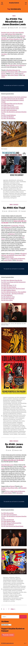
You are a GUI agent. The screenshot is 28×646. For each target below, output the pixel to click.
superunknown (13, 429)
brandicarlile (22, 399)
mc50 (16, 418)
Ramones (14, 424)
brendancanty (12, 181)
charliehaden (23, 181)
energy (17, 186)
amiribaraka (11, 577)
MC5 (13, 418)
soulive (20, 595)
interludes (23, 587)
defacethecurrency (7, 184)
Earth (17, 406)
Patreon (12, 253)
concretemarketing (21, 403)
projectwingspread (7, 424)
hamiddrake (23, 586)
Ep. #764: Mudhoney (7, 295)
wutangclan (18, 599)
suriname (19, 429)
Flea (10, 187)
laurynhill (5, 592)
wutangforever (6, 601)
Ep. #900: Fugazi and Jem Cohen (10, 108)
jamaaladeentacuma (8, 589)
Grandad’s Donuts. (9, 257)
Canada (19, 401)
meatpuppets (21, 418)
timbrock (20, 432)
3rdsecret (5, 397)
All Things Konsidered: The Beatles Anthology (14, 97)
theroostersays (13, 432)
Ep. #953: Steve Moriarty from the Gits (11, 280)
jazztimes (5, 590)
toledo (23, 432)
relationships (23, 193)
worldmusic (12, 599)
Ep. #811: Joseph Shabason (8, 115)
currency (17, 183)
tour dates (4, 54)
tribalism (15, 434)
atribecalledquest (7, 580)
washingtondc (13, 197)
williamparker (6, 599)
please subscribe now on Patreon (15, 65)
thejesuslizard (6, 432)
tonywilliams (14, 196)
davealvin (5, 404)
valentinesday (6, 197)
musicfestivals (11, 419)
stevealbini (5, 596)
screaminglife (14, 426)
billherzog (5, 399)
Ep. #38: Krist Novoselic (7, 298)
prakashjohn (19, 422)
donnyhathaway (20, 583)
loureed (16, 416)
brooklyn (5, 581)
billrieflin (10, 399)
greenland (13, 407)
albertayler (5, 577)
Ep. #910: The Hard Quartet (8, 287)
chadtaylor (13, 581)
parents (5, 422)
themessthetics (6, 196)
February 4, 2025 (18, 450)
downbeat (5, 584)
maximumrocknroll (7, 418)
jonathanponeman (12, 413)
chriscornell (14, 403)
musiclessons (19, 419)
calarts (17, 181)
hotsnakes (5, 189)
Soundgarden (14, 225)
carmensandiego (7, 403)
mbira (25, 592)
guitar (21, 407)
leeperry (10, 592)
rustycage (22, 425)
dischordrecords (17, 404)
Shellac (16, 595)
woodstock (23, 434)
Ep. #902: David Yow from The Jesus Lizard (13, 288)
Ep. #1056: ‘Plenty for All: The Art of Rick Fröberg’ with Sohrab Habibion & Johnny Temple (12, 100)
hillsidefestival (6, 587)
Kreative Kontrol (14, 2)
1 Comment (23, 27)
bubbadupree (19, 400)
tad (23, 429)
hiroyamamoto (21, 409)
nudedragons (15, 421)
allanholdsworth (12, 180)
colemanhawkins (7, 583)
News (14, 15)
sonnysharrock (13, 194)
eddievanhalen (6, 186)
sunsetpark (11, 596)
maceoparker (15, 592)
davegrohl (10, 404)
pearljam (14, 422)
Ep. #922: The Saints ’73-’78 (8, 285)
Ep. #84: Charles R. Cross (8, 297)
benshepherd (23, 397)
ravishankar (5, 425)
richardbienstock (15, 425)
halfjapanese (6, 409)
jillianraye (5, 413)
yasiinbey (12, 601)
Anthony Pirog (12, 34)
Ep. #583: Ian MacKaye (7, 117)
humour (5, 410)
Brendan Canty (5, 32)
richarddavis (6, 595)
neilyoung (5, 421)
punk (18, 193)
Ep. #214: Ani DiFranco (7, 524)
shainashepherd (6, 428)
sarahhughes (6, 194)
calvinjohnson (14, 401)
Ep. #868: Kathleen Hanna (8, 290)
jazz (4, 192)
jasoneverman (22, 410)
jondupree (19, 413)
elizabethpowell (11, 584)
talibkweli (16, 596)
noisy (16, 193)
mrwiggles (5, 193)
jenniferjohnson (6, 412)
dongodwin (20, 184)
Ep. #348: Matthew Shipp (8, 521)
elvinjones (12, 186)
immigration (13, 410)
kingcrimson (16, 415)
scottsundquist (6, 426)
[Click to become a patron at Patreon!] (14, 634)
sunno (8, 429)
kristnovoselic (22, 415)
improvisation (17, 587)
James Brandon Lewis (7, 465)
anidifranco (17, 577)
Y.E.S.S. (12, 73)
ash (15, 397)
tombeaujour (6, 434)
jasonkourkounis (21, 190)
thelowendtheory (7, 598)
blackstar (14, 580)
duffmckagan (12, 406)
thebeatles (19, 194)
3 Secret (21, 225)
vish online (19, 260)
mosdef (10, 593)
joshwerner (14, 590)
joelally (17, 192)
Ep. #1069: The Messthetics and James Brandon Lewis (14, 22)
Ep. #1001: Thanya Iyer (7, 105)
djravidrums (6, 406)
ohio (20, 421)
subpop (4, 429)
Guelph (17, 407)
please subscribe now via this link (13, 460)
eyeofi (20, 186)
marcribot (21, 592)
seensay (23, 426)
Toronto (11, 434)
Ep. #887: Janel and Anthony (9, 110)
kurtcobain (5, 416)
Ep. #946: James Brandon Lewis (10, 107)
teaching (5, 431)
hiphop (11, 587)
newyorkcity (11, 193)
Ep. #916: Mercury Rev (7, 513)
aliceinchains (11, 397)
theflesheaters (22, 431)
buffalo (9, 581)
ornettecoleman (16, 593)
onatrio (23, 421)
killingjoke (5, 415)
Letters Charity (14, 75)
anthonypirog (20, 180)
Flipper (24, 406)
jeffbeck (7, 192)
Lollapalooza (11, 234)
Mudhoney (5, 419)
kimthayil (10, 415)
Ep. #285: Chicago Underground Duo (11, 523)
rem (10, 425)
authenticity (6, 181)
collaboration (6, 183)
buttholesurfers (6, 401)
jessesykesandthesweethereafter (18, 412)
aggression (5, 180)
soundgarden (23, 428)
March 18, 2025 (13, 211)
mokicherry (5, 593)
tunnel (18, 196)
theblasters (15, 431)
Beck (18, 397)
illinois (8, 410)
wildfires (21, 598)
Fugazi (17, 584)
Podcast (15, 204)
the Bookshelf (10, 255)
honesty (20, 187)
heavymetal (12, 409)
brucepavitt (12, 400)
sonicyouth (17, 428)
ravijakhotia (19, 424)
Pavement (9, 422)
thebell (23, 194)
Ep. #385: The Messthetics (8, 118)
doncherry (13, 583)
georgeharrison (14, 187)
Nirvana (10, 421)
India (18, 410)
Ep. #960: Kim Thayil (14, 207)
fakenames (5, 187)
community (12, 183)
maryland (21, 192)
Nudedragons (7, 227)
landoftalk (19, 590)
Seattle (19, 426)
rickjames (11, 595)
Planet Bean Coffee (12, 72)
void (19, 434)
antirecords (12, 578)
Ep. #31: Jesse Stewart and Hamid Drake (12, 526)
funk (20, 584)
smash (12, 428)
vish (6, 27)
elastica (21, 406)
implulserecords (12, 189)
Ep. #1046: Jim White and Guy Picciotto (12, 103)
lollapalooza (11, 416)
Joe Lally (12, 32)
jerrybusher (12, 192)
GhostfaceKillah (7, 586)
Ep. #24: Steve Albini (7, 300)
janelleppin (15, 190)
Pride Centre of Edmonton (17, 258)
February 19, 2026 (14, 27)
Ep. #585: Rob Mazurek (7, 519)
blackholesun (16, 399)
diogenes (15, 184)
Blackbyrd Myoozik (12, 70)
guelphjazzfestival (15, 586)
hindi (16, 409)
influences (18, 189)
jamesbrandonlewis (7, 190)
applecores (18, 578)
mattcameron (21, 416)
